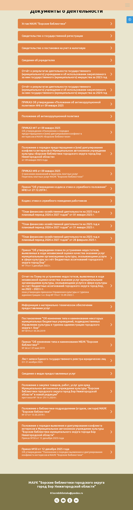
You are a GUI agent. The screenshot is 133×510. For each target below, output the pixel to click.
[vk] (76, 502)
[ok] (69, 502)
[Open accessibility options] (130, 19)
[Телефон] (56, 502)
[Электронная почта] (63, 502)
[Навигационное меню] (127, 5)
